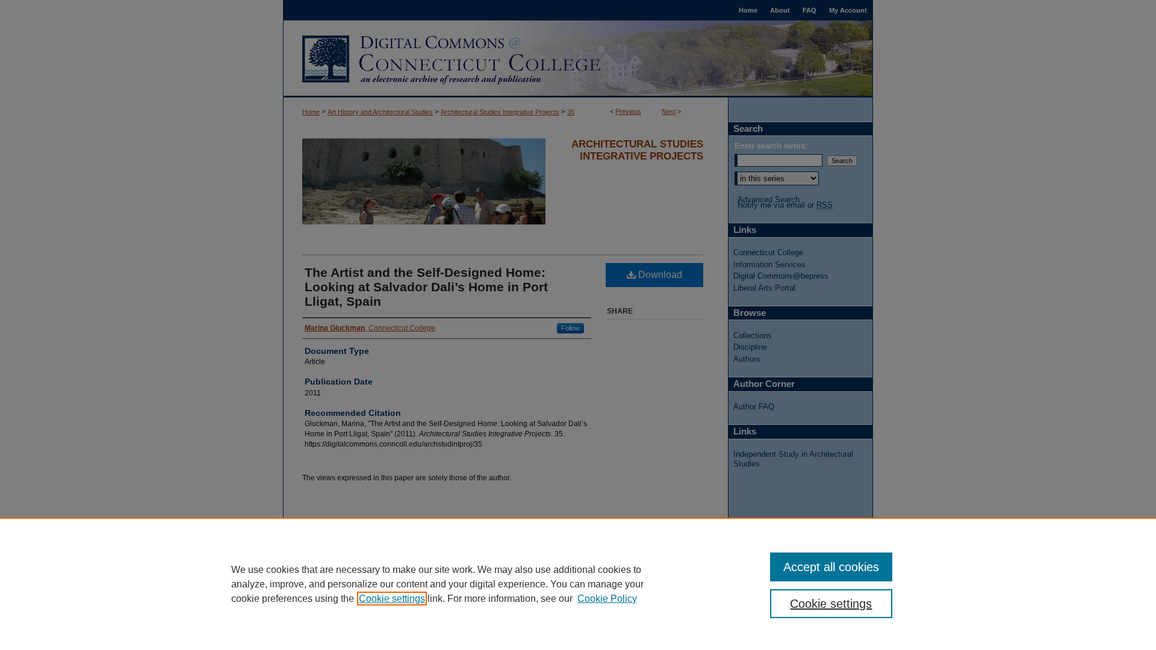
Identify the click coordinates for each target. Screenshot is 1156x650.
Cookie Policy (607, 598)
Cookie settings (392, 598)
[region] (578, 584)
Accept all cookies (831, 567)
